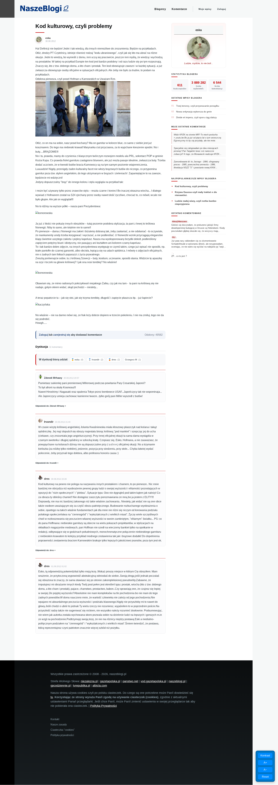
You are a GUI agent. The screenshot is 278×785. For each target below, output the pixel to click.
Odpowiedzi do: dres (44, 550)
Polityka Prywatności (103, 705)
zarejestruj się (61, 334)
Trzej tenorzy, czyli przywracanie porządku (197, 106)
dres (47, 478)
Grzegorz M (133, 359)
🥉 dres (114, 359)
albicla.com (100, 685)
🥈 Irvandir (95, 359)
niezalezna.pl (89, 681)
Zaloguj (221, 9)
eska (48, 38)
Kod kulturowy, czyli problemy (191, 186)
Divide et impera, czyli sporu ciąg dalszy (196, 117)
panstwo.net (130, 681)
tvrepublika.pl (81, 685)
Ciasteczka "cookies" (63, 729)
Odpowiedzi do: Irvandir (46, 463)
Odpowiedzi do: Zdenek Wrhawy (49, 406)
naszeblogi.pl (177, 681)
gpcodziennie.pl (61, 685)
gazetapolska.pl (110, 681)
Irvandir (48, 421)
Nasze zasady (59, 724)
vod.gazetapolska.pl (153, 681)
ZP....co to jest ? (179, 256)
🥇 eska (77, 359)
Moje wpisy (205, 9)
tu (52, 697)
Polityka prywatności (62, 735)
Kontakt (55, 719)
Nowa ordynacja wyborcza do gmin (194, 111)
